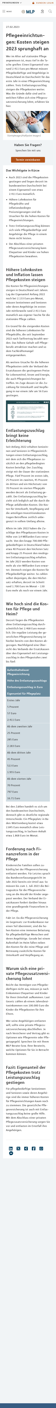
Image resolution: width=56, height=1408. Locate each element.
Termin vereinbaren (28, 159)
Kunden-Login (45, 2)
